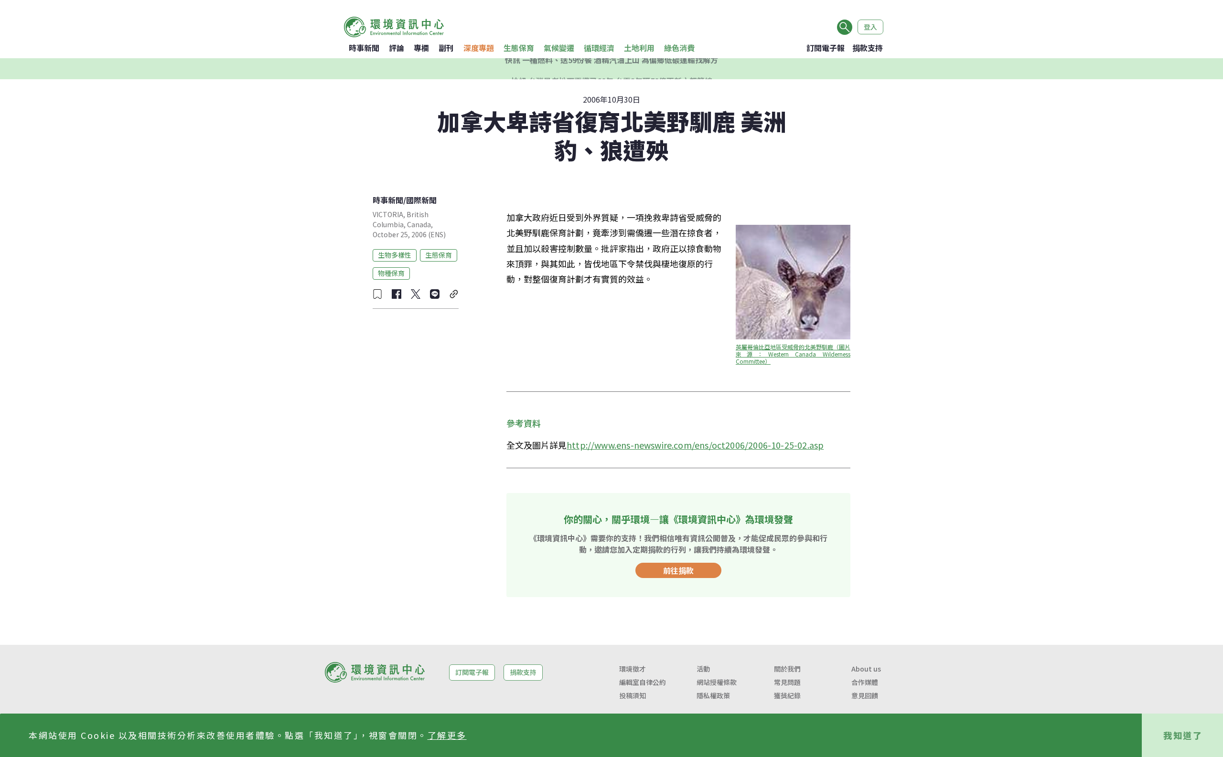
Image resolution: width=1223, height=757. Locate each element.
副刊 (446, 47)
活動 (703, 668)
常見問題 (787, 682)
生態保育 (519, 47)
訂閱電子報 (825, 47)
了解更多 (447, 735)
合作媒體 (864, 682)
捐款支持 (867, 47)
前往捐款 (678, 570)
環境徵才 (632, 668)
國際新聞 (421, 200)
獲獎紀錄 (787, 695)
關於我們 (787, 668)
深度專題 (478, 47)
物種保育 (391, 273)
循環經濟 (599, 47)
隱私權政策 (713, 695)
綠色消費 (679, 47)
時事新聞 (364, 47)
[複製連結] (454, 294)
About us (866, 668)
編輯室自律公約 (642, 682)
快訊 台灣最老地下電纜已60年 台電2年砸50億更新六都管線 (611, 68)
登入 (870, 27)
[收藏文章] (377, 294)
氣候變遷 (559, 47)
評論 (396, 47)
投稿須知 (632, 695)
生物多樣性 (394, 255)
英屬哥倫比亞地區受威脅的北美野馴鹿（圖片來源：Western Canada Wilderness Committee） (794, 354)
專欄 (421, 47)
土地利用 (639, 47)
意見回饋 (864, 695)
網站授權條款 (717, 682)
